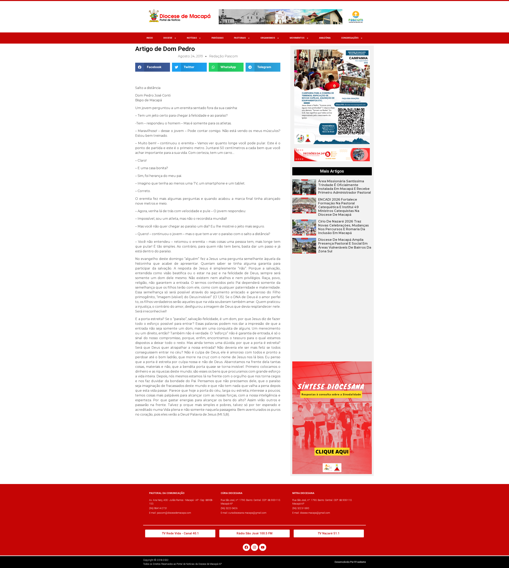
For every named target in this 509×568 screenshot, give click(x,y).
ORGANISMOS (267, 38)
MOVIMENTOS (297, 38)
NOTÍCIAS (192, 38)
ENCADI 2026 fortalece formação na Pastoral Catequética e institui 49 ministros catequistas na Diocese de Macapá (338, 207)
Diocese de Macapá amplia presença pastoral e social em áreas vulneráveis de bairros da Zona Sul (344, 245)
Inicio (150, 38)
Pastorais (240, 38)
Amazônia (325, 38)
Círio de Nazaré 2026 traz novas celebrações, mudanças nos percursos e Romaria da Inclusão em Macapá (343, 227)
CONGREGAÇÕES (349, 38)
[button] (152, 67)
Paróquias (217, 38)
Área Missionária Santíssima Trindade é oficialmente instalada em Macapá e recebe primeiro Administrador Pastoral (344, 187)
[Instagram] (254, 547)
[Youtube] (262, 547)
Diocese (167, 38)
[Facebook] (246, 547)
